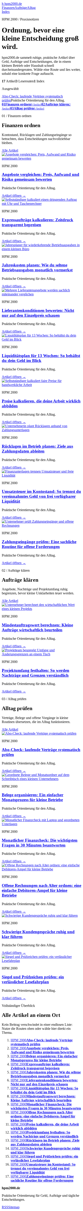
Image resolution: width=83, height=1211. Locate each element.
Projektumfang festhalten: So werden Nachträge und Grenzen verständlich (35, 673)
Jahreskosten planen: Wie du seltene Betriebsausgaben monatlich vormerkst (37, 267)
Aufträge (21, 8)
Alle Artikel (10, 150)
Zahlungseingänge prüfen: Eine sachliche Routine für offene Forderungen (39, 544)
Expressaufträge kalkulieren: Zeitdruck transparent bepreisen (37, 222)
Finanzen (8, 8)
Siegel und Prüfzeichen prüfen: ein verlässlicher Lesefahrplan (33, 979)
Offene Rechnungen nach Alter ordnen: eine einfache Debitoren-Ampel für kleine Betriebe (41, 890)
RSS (5, 1207)
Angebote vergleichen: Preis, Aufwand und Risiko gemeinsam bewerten (40, 177)
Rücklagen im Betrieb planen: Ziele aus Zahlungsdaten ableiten (37, 448)
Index (6, 12)
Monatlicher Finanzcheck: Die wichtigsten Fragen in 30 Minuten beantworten (39, 842)
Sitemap (13, 1207)
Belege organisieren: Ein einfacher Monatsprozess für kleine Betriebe (32, 797)
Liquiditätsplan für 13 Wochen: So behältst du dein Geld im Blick (41, 358)
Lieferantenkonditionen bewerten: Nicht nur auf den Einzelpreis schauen (38, 313)
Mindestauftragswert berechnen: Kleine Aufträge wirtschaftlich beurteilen (37, 627)
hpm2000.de (12, 4)
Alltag (31, 8)
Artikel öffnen (14, 195)
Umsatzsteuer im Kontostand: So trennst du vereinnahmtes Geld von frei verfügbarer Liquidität (41, 496)
